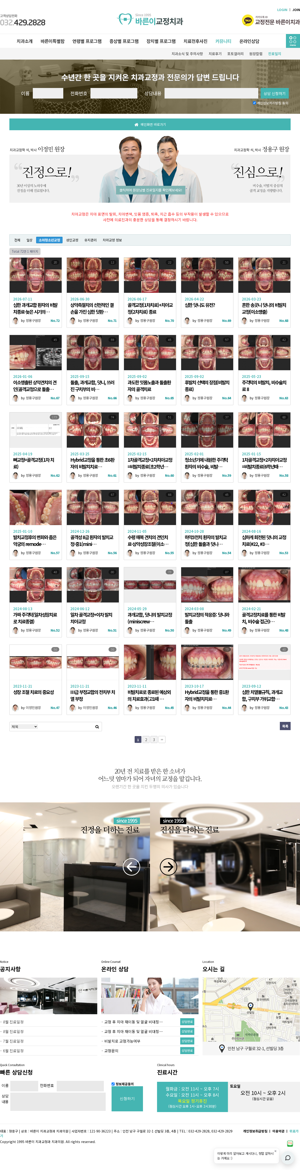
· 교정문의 (109, 1050)
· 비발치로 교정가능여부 (120, 1041)
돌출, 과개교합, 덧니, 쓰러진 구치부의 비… (92, 386)
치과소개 (25, 41)
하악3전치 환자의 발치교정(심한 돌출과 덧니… (205, 540)
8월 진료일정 (13, 1022)
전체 (17, 239)
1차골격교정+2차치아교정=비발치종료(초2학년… (150, 463)
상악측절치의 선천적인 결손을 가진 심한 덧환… (91, 308)
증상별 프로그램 (124, 41)
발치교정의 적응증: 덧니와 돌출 (207, 618)
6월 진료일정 (13, 1050)
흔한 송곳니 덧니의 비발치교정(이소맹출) (264, 308)
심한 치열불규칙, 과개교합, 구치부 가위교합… (262, 695)
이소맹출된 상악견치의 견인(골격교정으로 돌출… (34, 386)
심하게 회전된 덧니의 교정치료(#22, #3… (264, 540)
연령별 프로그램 (86, 41)
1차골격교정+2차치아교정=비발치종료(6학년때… (264, 463)
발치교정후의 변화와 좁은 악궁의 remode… (34, 540)
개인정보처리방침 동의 (272, 102)
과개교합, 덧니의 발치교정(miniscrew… (150, 618)
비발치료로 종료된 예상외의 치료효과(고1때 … (149, 695)
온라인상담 (249, 41)
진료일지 (274, 53)
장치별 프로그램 (161, 41)
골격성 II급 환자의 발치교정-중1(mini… (91, 540)
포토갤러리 (235, 53)
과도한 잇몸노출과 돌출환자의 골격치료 (149, 386)
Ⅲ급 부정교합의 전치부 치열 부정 (92, 695)
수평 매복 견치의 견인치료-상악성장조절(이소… (148, 540)
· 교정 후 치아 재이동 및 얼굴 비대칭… (132, 1022)
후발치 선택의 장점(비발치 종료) (207, 386)
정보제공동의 (125, 1084)
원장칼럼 (255, 53)
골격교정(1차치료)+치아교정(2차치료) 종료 (150, 308)
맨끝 (161, 739)
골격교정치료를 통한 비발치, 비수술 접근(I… (263, 618)
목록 (285, 726)
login (288, 9)
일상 (29, 239)
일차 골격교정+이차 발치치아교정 (91, 618)
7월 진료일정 (13, 1041)
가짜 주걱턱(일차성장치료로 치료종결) (35, 618)
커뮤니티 (223, 41)
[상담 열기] (287, 1157)
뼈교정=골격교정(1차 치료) (33, 463)
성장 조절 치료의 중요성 (33, 692)
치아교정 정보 (112, 239)
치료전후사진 (195, 41)
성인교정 (72, 239)
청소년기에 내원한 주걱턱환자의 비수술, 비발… (206, 463)
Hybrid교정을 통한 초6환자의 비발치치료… (92, 463)
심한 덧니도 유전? (200, 304)
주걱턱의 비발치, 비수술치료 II (264, 386)
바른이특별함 (52, 41)
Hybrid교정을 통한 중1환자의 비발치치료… (207, 695)
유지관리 (90, 239)
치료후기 (215, 53)
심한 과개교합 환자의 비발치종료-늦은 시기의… (35, 308)
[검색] (97, 726)
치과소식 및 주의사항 (187, 53)
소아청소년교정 (49, 239)
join (296, 9)
